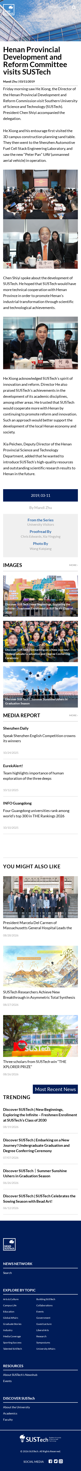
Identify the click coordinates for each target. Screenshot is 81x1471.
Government (43, 1317)
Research (41, 1336)
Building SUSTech (45, 1299)
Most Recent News (55, 1089)
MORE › (73, 565)
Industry (7, 1330)
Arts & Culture (10, 1299)
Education (8, 1311)
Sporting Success (12, 1342)
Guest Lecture (44, 1323)
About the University (16, 1407)
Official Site (54, 7)
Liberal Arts (42, 1330)
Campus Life (9, 1305)
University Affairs (45, 1348)
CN (66, 7)
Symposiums (43, 1342)
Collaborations (44, 1305)
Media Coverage (12, 1336)
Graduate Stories (12, 1323)
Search (7, 1273)
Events (40, 1311)
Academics (10, 1413)
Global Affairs (10, 1317)
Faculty (8, 1419)
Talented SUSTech (12, 1348)
